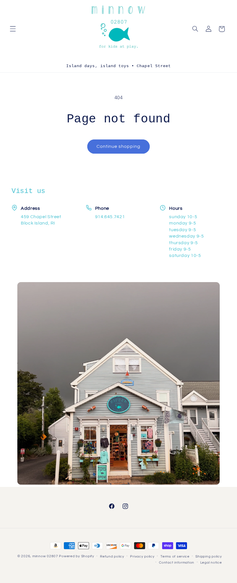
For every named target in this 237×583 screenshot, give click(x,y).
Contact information (176, 562)
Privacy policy (142, 556)
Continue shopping (119, 146)
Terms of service (175, 556)
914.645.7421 (110, 216)
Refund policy (112, 556)
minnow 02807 (45, 556)
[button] (12, 29)
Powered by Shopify (76, 556)
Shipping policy (208, 556)
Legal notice (211, 562)
